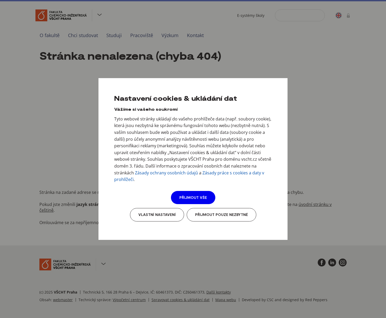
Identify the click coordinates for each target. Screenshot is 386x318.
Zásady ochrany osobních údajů (166, 173)
